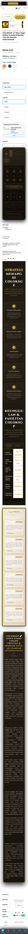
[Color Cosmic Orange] (4, 66)
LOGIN (8, 932)
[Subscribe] (21, 906)
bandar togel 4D (8, 92)
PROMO (2, 932)
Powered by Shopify (19, 922)
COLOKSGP (21, 921)
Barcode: (12, 42)
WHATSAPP (19, 932)
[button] (9, 237)
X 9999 (6, 107)
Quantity (5, 141)
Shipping (9, 52)
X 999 (5, 102)
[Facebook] (9, 259)
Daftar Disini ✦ (7, 3)
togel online (7, 87)
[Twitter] (11, 259)
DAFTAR (14, 932)
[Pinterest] (14, 259)
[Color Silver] (15, 66)
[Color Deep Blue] (10, 66)
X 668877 (7, 117)
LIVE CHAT (25, 932)
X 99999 (6, 112)
